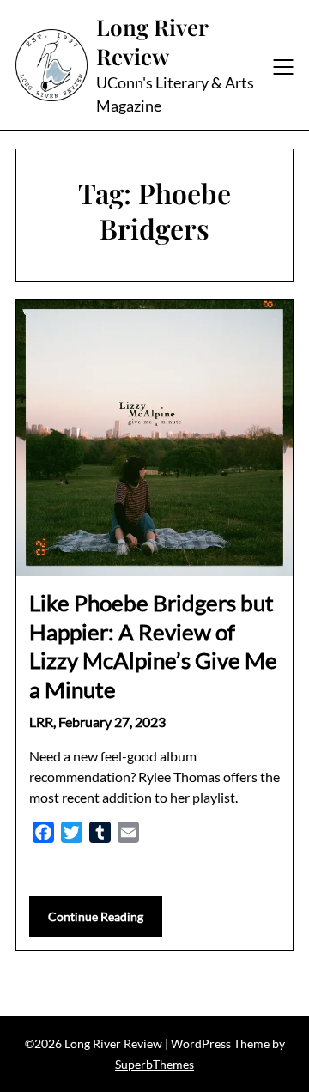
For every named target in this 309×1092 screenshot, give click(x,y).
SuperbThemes (154, 1064)
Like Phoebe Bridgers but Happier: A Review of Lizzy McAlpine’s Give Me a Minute (153, 646)
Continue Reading (95, 916)
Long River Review (152, 42)
